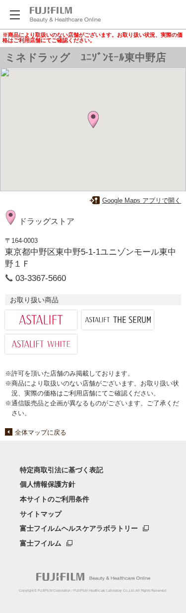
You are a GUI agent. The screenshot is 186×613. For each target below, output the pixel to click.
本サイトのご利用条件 (54, 499)
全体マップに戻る (40, 432)
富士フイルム (41, 543)
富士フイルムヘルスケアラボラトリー (79, 528)
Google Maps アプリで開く (141, 200)
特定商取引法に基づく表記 (61, 470)
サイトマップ (41, 514)
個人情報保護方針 (47, 484)
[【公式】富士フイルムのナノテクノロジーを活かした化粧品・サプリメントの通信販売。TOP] (93, 577)
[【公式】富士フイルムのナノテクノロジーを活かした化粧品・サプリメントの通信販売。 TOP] (65, 15)
